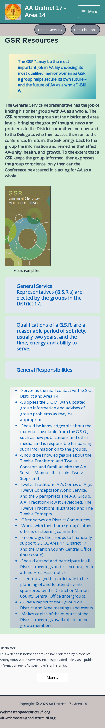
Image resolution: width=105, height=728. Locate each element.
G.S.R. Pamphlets (27, 270)
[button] (50, 29)
